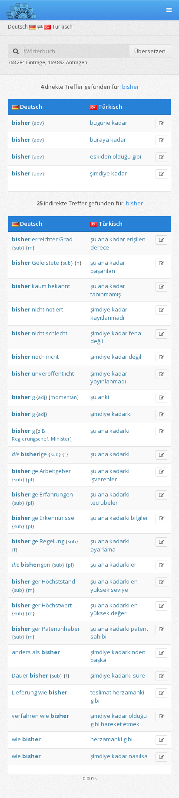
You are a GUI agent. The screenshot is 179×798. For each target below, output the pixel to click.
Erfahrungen (56, 494)
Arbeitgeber (55, 471)
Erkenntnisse (57, 518)
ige (33, 454)
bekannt (59, 286)
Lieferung (24, 692)
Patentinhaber (61, 629)
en (134, 581)
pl (30, 479)
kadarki (122, 414)
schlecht (56, 333)
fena (135, 333)
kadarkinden (129, 652)
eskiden (100, 156)
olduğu (122, 156)
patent (139, 629)
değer (118, 613)
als (36, 652)
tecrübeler (104, 502)
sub (18, 247)
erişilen (136, 239)
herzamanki (128, 692)
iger (26, 581)
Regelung (52, 541)
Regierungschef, (31, 438)
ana (103, 239)
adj (41, 397)
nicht (38, 309)
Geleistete (45, 262)
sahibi (98, 636)
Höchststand (58, 581)
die (15, 454)
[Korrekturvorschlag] (161, 123)
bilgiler (139, 518)
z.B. (42, 431)
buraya (99, 139)
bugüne (100, 123)
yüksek (99, 590)
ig (23, 397)
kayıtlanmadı (107, 317)
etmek (131, 724)
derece (99, 247)
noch (38, 356)
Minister (60, 438)
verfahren (25, 716)
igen (35, 564)
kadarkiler (122, 564)
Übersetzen (150, 51)
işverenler (103, 479)
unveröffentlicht (53, 373)
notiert (54, 309)
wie (42, 692)
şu (93, 239)
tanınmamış (105, 294)
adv (38, 123)
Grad (66, 239)
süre (139, 675)
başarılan (102, 271)
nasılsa (138, 756)
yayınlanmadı (108, 381)
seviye (119, 590)
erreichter (45, 239)
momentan (63, 397)
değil (96, 341)
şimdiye (100, 173)
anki (103, 397)
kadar (119, 123)
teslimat (100, 692)
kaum (39, 286)
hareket (111, 724)
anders (21, 652)
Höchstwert (57, 605)
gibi (136, 156)
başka (98, 660)
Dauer (20, 675)
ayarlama (103, 549)
